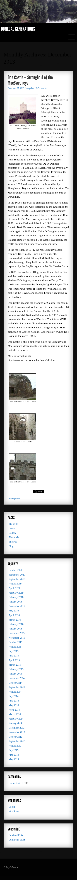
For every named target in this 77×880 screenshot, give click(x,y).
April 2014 (14, 709)
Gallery (12, 533)
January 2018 (15, 601)
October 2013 (15, 736)
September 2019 (17, 579)
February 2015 (16, 669)
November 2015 (17, 637)
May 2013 (14, 759)
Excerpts (13, 542)
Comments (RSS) (17, 839)
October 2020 (15, 570)
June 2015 (14, 655)
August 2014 (15, 691)
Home (12, 528)
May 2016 (14, 610)
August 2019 (15, 583)
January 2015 (15, 673)
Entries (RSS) (16, 835)
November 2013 (17, 732)
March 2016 (15, 619)
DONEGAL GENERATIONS (18, 29)
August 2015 (15, 646)
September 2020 (17, 574)
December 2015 (17, 633)
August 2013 (15, 745)
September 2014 (17, 687)
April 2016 (14, 615)
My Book (13, 523)
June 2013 (14, 754)
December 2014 (17, 678)
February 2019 (16, 592)
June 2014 (14, 700)
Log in (12, 806)
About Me (14, 537)
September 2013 (17, 741)
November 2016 (17, 606)
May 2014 (14, 705)
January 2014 (15, 723)
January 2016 (15, 628)
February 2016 (16, 624)
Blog (11, 546)
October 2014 (15, 682)
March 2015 (15, 664)
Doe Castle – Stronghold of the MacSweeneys (30, 80)
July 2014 (13, 696)
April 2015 (14, 660)
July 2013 (13, 750)
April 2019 (14, 588)
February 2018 (16, 597)
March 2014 (15, 714)
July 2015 (13, 651)
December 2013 (17, 728)
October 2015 (15, 642)
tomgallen (30, 88)
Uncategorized (14, 498)
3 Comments (41, 88)
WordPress (14, 811)
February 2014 (16, 718)
